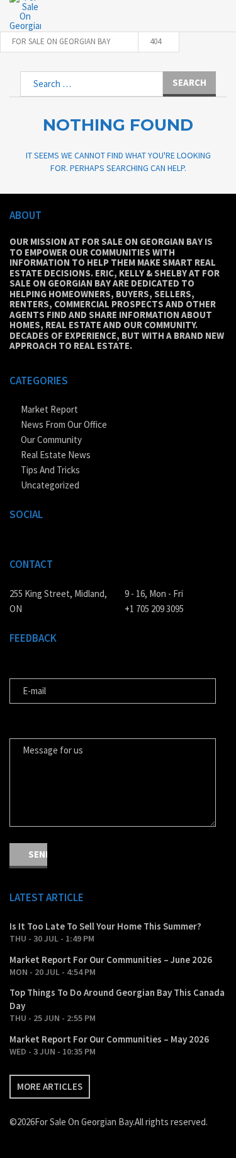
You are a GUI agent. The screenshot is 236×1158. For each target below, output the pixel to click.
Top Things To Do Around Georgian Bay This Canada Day (117, 999)
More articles (49, 1086)
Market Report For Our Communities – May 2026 (109, 1039)
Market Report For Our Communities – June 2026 (110, 960)
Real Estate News (56, 455)
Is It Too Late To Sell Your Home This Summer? (105, 926)
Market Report (49, 409)
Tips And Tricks (50, 470)
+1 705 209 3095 (154, 609)
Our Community (51, 440)
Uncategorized (50, 485)
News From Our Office (64, 424)
